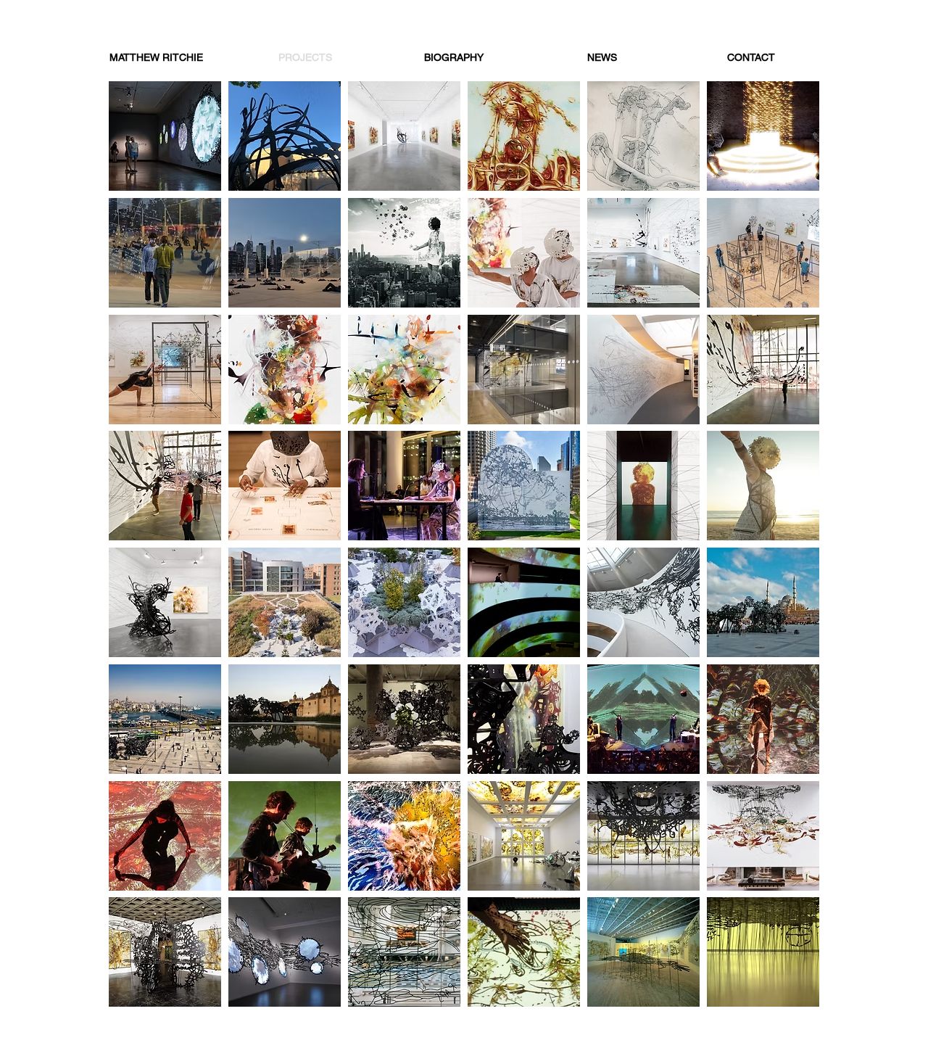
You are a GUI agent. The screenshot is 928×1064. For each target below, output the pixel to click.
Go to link (136, 95)
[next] (793, 551)
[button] (165, 136)
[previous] (135, 551)
